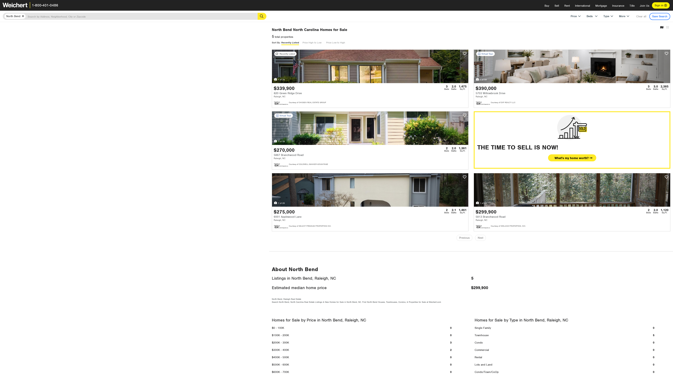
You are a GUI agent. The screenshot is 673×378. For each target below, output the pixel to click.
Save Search (659, 16)
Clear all (641, 16)
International (582, 6)
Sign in (659, 5)
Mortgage (601, 6)
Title (632, 6)
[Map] (662, 27)
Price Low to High (335, 42)
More (622, 16)
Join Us (644, 6)
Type (606, 16)
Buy (547, 6)
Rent (567, 6)
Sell (557, 6)
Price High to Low (311, 42)
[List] (667, 27)
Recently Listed (290, 42)
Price (574, 16)
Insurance (618, 6)
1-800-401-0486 (45, 5)
